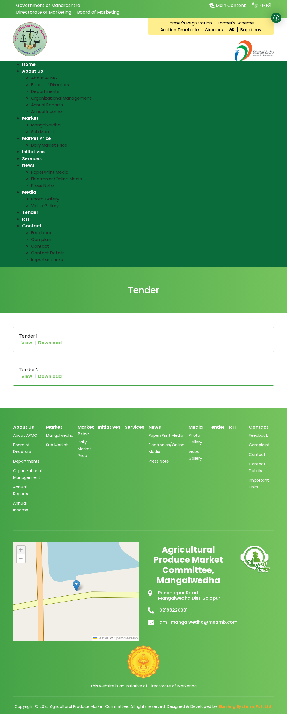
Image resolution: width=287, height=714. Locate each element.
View (26, 342)
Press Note (159, 461)
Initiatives (109, 427)
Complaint (259, 445)
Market (54, 427)
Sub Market (57, 445)
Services (134, 427)
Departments (26, 461)
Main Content (230, 5)
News (155, 427)
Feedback (258, 435)
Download (50, 342)
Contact (257, 454)
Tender (217, 427)
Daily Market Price (84, 448)
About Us (23, 427)
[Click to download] (255, 559)
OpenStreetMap (126, 638)
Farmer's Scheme (236, 23)
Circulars (214, 30)
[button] (76, 585)
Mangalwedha (59, 435)
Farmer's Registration (190, 23)
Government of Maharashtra (48, 5)
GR (232, 30)
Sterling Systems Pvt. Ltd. (245, 706)
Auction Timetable (179, 30)
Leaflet (102, 638)
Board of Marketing (98, 12)
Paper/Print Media (166, 435)
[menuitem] (29, 64)
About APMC (25, 435)
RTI (232, 427)
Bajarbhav (250, 30)
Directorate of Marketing (43, 12)
